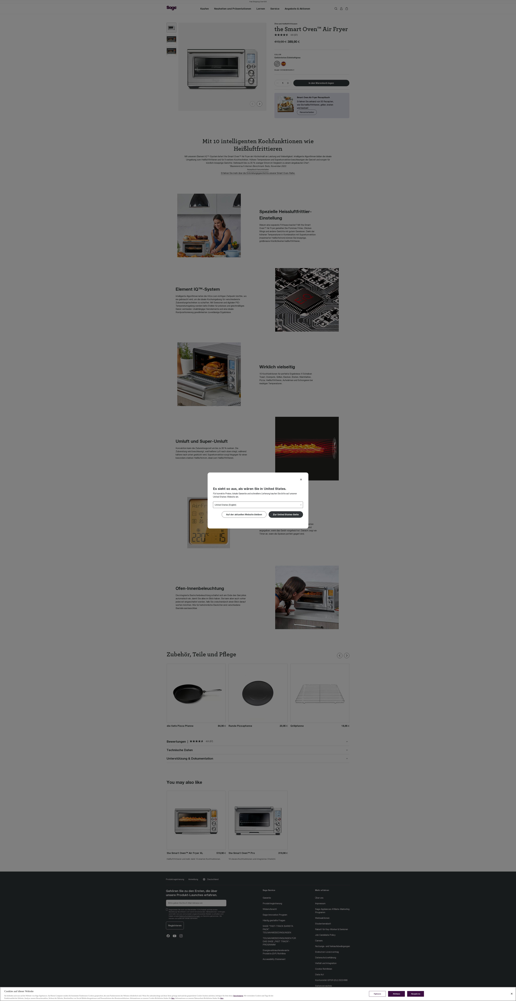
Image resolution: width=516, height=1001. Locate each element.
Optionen (377, 994)
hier (173, 998)
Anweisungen (238, 996)
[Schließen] (512, 994)
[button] (286, 514)
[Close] (301, 479)
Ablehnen (396, 994)
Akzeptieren (415, 994)
